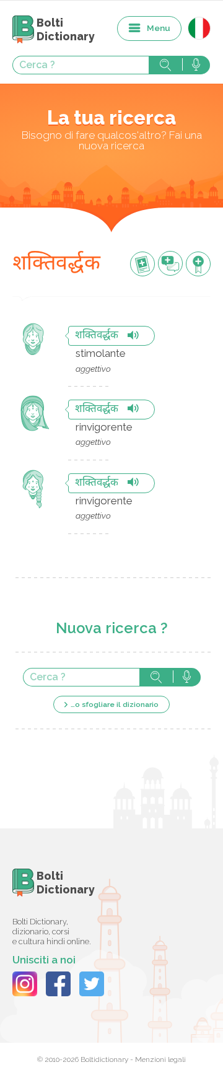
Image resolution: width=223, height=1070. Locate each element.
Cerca (165, 65)
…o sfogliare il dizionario (115, 704)
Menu (158, 28)
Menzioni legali (160, 1059)
